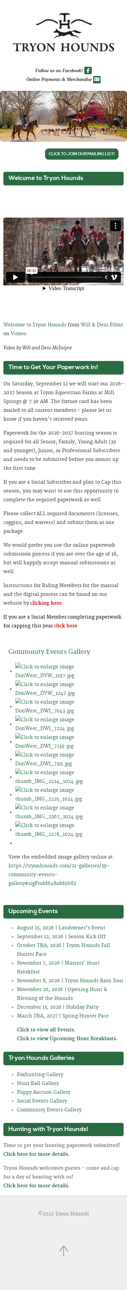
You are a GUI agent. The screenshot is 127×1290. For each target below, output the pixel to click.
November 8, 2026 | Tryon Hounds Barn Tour (70, 981)
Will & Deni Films (102, 325)
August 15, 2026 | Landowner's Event (61, 928)
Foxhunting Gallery (40, 1075)
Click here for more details (35, 1154)
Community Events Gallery (49, 652)
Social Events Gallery (42, 1101)
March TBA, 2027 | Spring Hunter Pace (63, 1016)
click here (65, 626)
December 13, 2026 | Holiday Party (58, 1007)
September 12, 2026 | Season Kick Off (61, 937)
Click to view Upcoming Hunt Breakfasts (67, 1039)
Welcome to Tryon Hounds (34, 325)
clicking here (46, 603)
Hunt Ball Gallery (38, 1084)
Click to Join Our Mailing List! (82, 154)
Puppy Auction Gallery (43, 1092)
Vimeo (18, 334)
